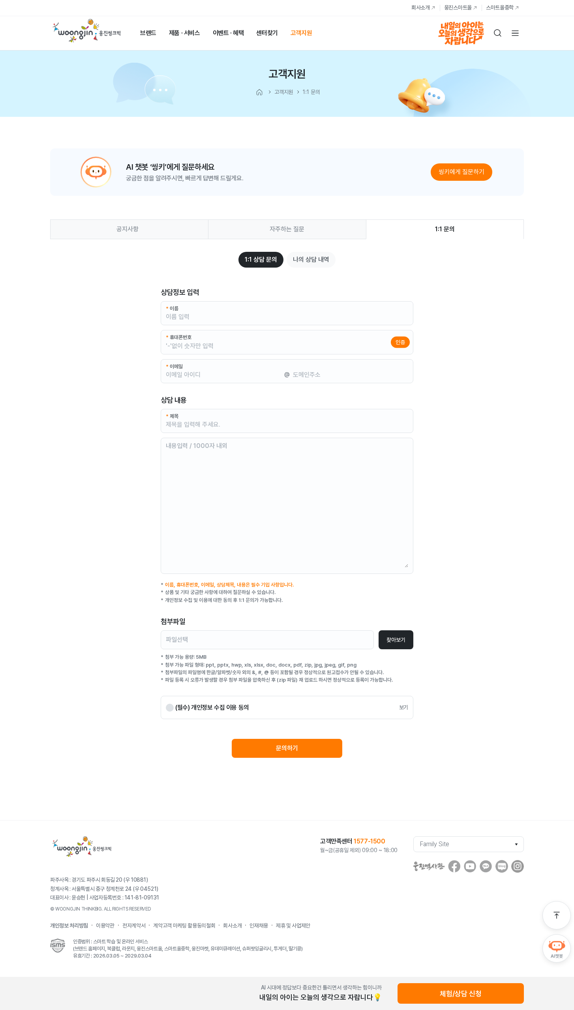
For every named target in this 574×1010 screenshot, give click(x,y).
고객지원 (301, 33)
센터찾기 (267, 33)
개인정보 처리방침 (69, 925)
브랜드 (148, 33)
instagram (517, 866)
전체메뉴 (515, 33)
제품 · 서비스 (184, 33)
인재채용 (258, 925)
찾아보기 (395, 640)
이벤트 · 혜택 (228, 33)
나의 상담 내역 (311, 259)
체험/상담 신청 (461, 993)
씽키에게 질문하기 (461, 172)
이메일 (174, 366)
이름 (172, 308)
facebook (454, 866)
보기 (403, 707)
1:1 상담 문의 (261, 259)
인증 (400, 342)
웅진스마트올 (458, 7)
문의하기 (287, 748)
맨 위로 (556, 915)
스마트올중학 (500, 7)
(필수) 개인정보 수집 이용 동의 (212, 707)
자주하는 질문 (287, 229)
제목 (172, 416)
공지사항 (127, 229)
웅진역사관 (429, 866)
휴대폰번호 (178, 337)
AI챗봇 (556, 948)
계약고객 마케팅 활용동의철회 (184, 925)
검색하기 (497, 33)
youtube (470, 866)
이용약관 (105, 925)
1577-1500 (369, 841)
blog (501, 866)
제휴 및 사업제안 (293, 925)
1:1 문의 (445, 229)
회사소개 (420, 7)
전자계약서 (133, 925)
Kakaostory (486, 866)
